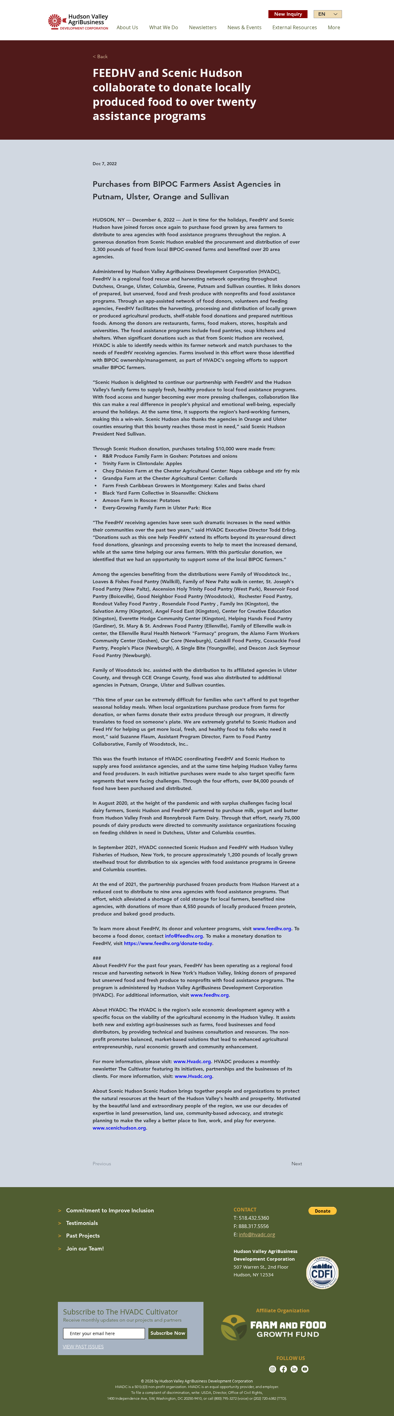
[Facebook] (283, 1369)
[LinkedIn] (294, 1369)
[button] (322, 1211)
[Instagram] (272, 1369)
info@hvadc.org (257, 1234)
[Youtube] (304, 1369)
